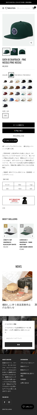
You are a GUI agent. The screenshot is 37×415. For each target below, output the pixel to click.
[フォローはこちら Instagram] (9, 402)
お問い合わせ (25, 383)
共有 (3, 208)
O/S (5, 115)
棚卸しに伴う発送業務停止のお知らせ (16, 306)
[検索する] (18, 8)
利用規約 (23, 379)
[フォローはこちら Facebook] (4, 402)
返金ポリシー (25, 366)
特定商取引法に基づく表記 (27, 375)
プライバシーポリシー (27, 363)
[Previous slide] (5, 236)
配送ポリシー (25, 370)
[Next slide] (32, 236)
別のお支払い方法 (18, 135)
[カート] (34, 8)
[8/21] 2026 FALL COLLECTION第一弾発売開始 (18, 2)
